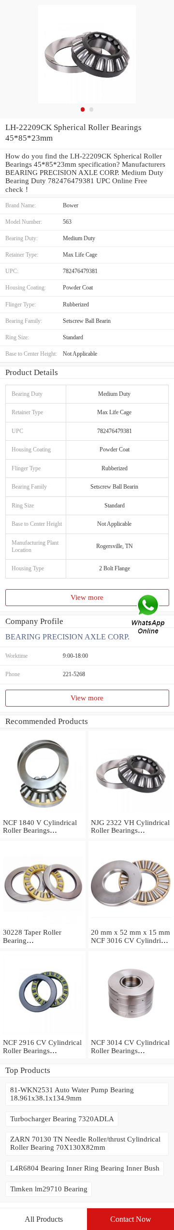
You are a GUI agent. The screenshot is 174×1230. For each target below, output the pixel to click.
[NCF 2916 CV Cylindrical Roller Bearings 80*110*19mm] (43, 1034)
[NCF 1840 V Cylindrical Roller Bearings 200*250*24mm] (43, 814)
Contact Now (130, 1219)
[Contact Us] (148, 615)
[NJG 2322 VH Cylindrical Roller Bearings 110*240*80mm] (131, 814)
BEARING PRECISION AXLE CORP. (67, 637)
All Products (44, 1219)
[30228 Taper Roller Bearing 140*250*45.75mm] (43, 924)
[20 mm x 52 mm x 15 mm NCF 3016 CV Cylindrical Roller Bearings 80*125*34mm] (131, 924)
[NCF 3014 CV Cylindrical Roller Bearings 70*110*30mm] (131, 1034)
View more (87, 597)
